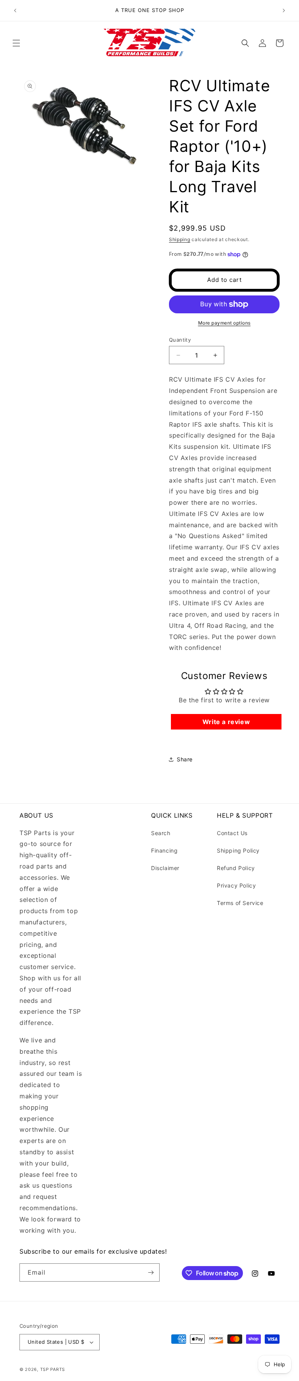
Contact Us (232, 833)
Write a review (226, 722)
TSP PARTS (52, 1369)
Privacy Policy (236, 885)
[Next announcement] (283, 10)
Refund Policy (236, 868)
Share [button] (185, 759)
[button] (16, 43)
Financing (164, 850)
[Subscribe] (150, 1272)
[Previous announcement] (15, 10)
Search (161, 833)
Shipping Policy (238, 850)
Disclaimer (165, 868)
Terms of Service (240, 903)
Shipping (179, 239)
